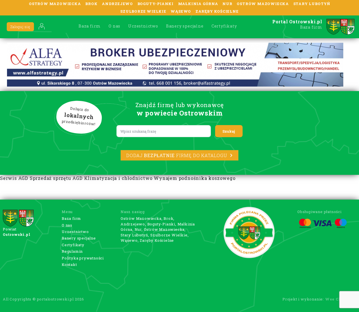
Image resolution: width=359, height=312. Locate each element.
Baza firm (90, 26)
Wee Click (336, 299)
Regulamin (72, 251)
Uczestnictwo (143, 26)
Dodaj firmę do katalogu (176, 155)
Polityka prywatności (83, 258)
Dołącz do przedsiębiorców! (79, 116)
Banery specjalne (185, 26)
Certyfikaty (224, 26)
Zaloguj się (20, 26)
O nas (114, 26)
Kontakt (69, 264)
